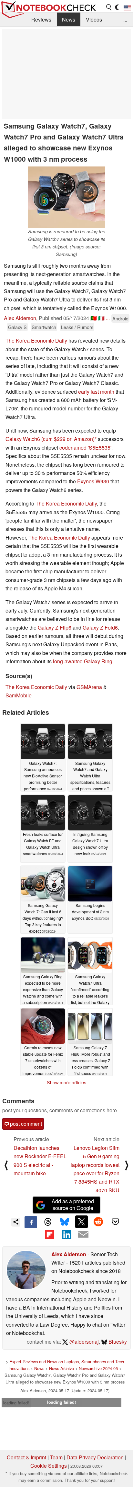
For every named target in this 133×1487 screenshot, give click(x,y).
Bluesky (117, 1341)
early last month (96, 391)
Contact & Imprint (26, 1457)
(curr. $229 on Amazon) (68, 439)
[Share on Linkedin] (66, 1234)
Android (120, 318)
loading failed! (16, 1403)
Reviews (41, 19)
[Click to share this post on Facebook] (31, 1222)
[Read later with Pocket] (115, 1221)
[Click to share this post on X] (81, 1221)
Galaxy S (17, 327)
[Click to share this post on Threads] (48, 1222)
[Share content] (16, 1222)
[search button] (109, 7)
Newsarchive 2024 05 (98, 1368)
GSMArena (89, 687)
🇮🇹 (101, 318)
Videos (94, 19)
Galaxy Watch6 (22, 439)
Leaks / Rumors (77, 327)
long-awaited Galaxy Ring (82, 661)
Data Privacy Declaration (95, 1457)
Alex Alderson (20, 318)
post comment (25, 1123)
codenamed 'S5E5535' (85, 447)
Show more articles (66, 1082)
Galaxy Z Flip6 (54, 627)
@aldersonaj (83, 1341)
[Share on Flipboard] (49, 1234)
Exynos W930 (93, 481)
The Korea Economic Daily (36, 340)
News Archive (61, 1368)
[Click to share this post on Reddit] (98, 1221)
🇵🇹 (93, 318)
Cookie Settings (48, 1465)
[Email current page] (83, 1235)
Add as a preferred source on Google (73, 1204)
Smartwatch (44, 327)
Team (56, 1457)
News (68, 19)
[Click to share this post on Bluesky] (64, 1222)
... (125, 19)
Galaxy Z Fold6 (100, 627)
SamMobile (18, 695)
